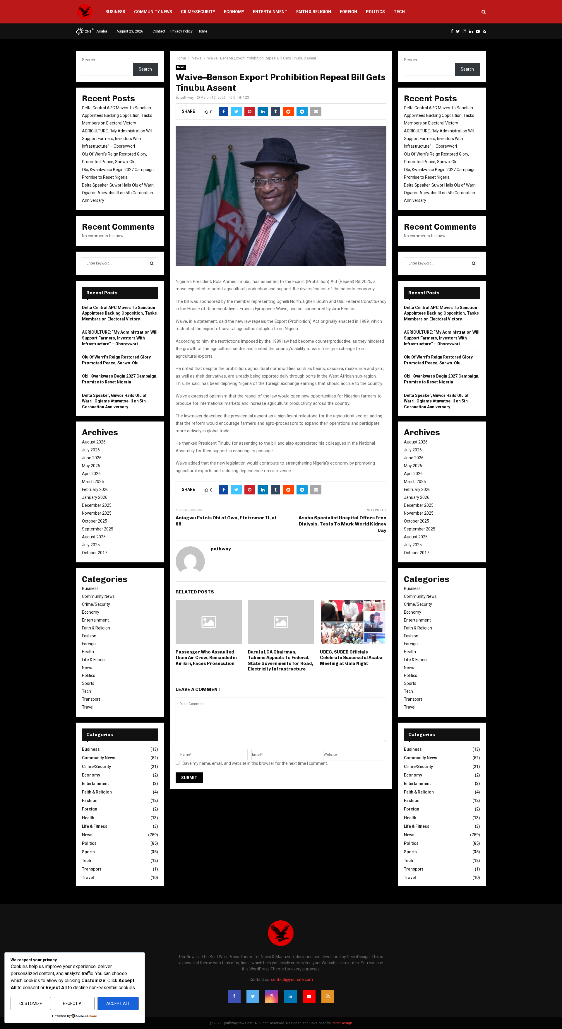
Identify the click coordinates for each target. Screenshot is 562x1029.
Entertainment (270, 11)
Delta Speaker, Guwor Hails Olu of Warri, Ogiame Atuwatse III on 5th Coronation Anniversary (118, 193)
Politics (375, 11)
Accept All (118, 1003)
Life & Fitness (94, 659)
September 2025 (97, 529)
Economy (234, 11)
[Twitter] (252, 996)
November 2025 (97, 513)
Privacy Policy (181, 31)
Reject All (74, 1003)
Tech (399, 11)
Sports (88, 683)
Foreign (348, 11)
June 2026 (92, 457)
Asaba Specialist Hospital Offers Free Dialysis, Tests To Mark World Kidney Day (342, 524)
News (181, 67)
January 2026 (94, 497)
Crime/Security (198, 11)
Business (115, 11)
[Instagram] (271, 996)
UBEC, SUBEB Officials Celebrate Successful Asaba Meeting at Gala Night (351, 657)
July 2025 (91, 544)
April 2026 (91, 473)
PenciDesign (342, 1023)
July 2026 (91, 450)
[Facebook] (234, 996)
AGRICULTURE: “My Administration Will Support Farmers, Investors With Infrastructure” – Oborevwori (117, 139)
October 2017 (94, 552)
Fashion (89, 636)
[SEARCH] (151, 263)
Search (88, 59)
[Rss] (327, 996)
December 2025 (97, 505)
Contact (159, 31)
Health (88, 651)
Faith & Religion (313, 11)
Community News (153, 11)
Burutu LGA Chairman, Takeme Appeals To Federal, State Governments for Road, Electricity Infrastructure (280, 660)
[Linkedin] (290, 996)
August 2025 (94, 537)
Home (202, 31)
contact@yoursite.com (292, 979)
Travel (87, 707)
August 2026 (94, 442)
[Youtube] (309, 996)
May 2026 (91, 465)
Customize (30, 1003)
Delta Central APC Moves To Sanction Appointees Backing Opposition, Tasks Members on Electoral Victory (117, 115)
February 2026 (95, 489)
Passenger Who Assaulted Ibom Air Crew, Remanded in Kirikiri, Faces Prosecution (206, 657)
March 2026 (93, 481)
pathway (187, 97)
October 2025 (94, 521)
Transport (91, 699)
